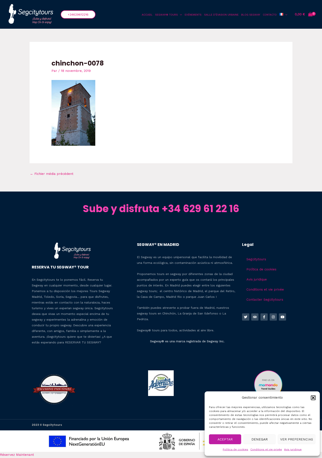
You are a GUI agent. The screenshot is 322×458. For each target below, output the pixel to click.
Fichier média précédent (51, 174)
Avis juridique (293, 449)
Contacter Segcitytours (264, 300)
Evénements (193, 14)
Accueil (147, 14)
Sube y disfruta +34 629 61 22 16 (161, 209)
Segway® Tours (166, 14)
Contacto (270, 14)
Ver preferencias (296, 439)
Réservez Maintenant (17, 455)
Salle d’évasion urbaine (221, 14)
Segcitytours (256, 259)
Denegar (259, 439)
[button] (313, 398)
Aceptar (225, 439)
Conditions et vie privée (266, 449)
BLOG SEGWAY (250, 14)
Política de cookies (235, 449)
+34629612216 (78, 14)
